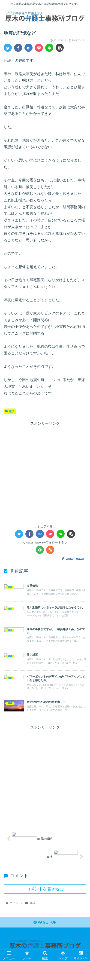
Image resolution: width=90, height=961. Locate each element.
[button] (81, 599)
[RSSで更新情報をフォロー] (50, 550)
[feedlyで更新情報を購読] (40, 550)
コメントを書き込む (45, 889)
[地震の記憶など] (28, 48)
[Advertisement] (45, 472)
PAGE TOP (47, 922)
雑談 (11, 411)
